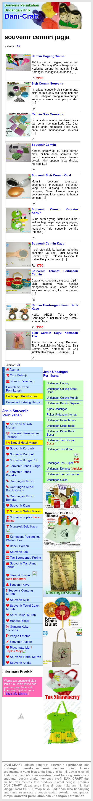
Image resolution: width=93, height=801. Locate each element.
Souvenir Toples (21, 517)
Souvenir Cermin (44, 144)
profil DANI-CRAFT (69, 778)
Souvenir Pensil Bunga (25, 466)
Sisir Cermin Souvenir (47, 83)
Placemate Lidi (20, 647)
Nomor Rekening (22, 381)
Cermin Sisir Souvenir (47, 114)
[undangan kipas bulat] (62, 627)
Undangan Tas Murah (60, 449)
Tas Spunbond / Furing (25, 557)
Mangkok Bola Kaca (23, 526)
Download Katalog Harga (23, 402)
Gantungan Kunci (22, 481)
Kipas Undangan (57, 409)
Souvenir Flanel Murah (25, 657)
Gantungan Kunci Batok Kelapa (20, 488)
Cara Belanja (18, 375)
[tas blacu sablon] (62, 666)
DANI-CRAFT (24, 789)
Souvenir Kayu (19, 584)
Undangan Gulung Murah (62, 397)
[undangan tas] (62, 509)
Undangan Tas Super (60, 463)
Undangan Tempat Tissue (63, 474)
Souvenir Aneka (20, 662)
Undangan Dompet (58, 468)
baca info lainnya (16, 693)
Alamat (14, 369)
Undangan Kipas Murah (61, 420)
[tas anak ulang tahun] (62, 743)
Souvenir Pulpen (21, 641)
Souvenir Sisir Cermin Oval (51, 175)
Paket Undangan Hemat (62, 414)
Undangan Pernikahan (21, 396)
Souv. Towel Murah (23, 615)
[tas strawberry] (62, 699)
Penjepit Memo (20, 636)
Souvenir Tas (19, 551)
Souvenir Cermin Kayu (48, 243)
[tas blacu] (62, 548)
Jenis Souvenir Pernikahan (15, 413)
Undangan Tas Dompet (61, 440)
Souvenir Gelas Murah (25, 511)
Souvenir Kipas (20, 505)
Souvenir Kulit (19, 599)
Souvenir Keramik (22, 448)
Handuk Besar (19, 620)
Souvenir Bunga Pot (23, 460)
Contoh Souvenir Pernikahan (17, 388)
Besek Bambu (19, 546)
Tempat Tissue (20, 575)
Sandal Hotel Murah (24, 442)
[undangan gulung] (62, 596)
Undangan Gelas (57, 479)
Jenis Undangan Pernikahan (55, 373)
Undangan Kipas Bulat (61, 425)
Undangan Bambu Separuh (63, 403)
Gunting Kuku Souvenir (17, 628)
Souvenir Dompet (22, 454)
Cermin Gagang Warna (48, 56)
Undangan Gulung (58, 383)
